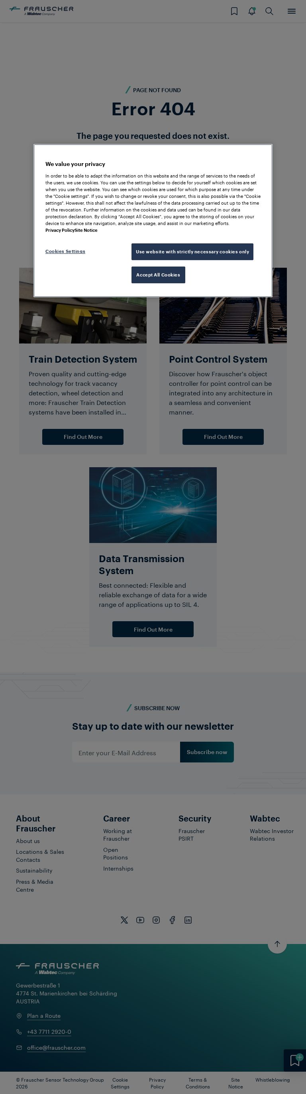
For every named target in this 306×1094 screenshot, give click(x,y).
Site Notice (86, 230)
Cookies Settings (65, 251)
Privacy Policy (60, 230)
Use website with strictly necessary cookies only (192, 252)
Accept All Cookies (158, 274)
